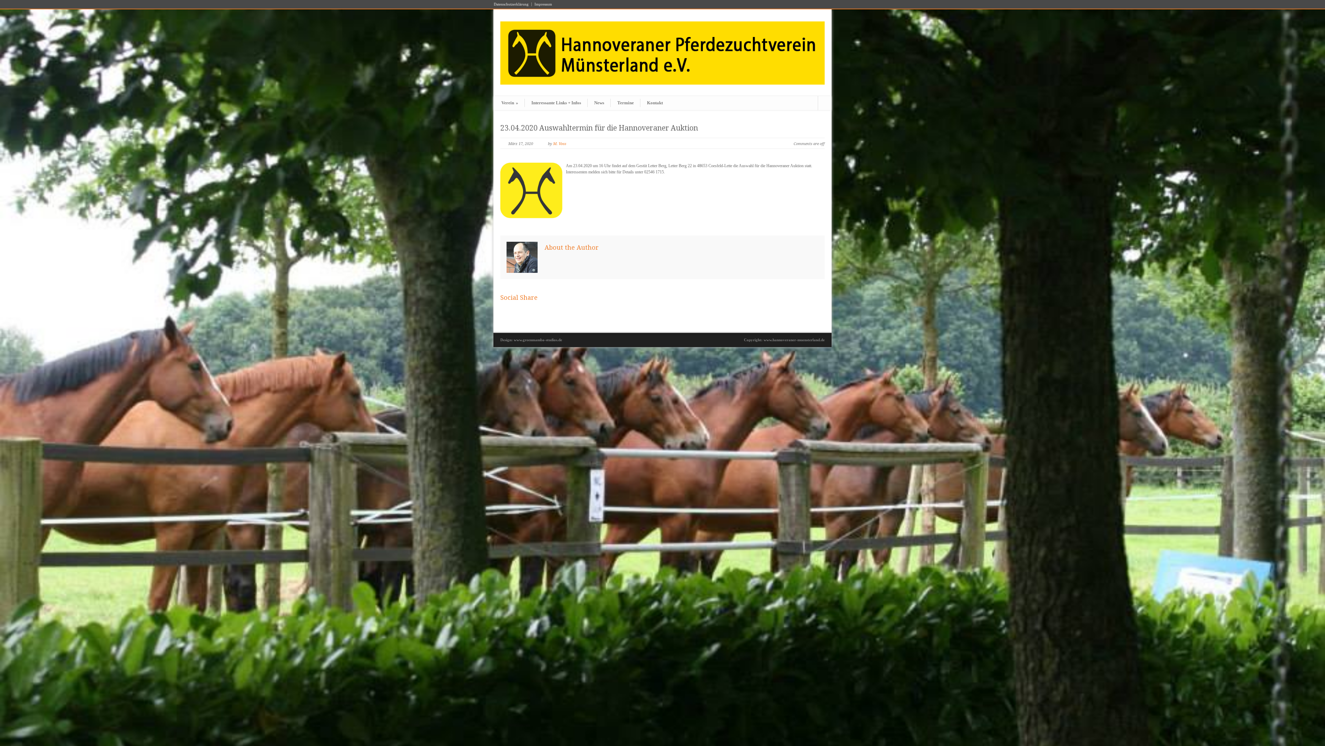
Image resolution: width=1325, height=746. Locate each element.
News (599, 102)
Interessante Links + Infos (556, 102)
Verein (509, 102)
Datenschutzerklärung (511, 4)
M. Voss (559, 144)
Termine (625, 102)
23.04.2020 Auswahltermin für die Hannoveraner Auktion (599, 128)
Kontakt (655, 102)
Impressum (543, 4)
